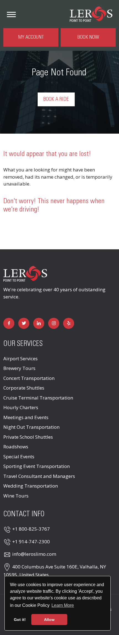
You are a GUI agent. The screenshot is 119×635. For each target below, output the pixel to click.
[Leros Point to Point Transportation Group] (25, 273)
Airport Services (20, 358)
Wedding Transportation (30, 486)
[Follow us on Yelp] (68, 323)
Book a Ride (56, 99)
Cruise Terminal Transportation (38, 398)
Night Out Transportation (31, 427)
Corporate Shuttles (23, 388)
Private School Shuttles (28, 437)
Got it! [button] (20, 619)
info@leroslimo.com (34, 554)
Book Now (88, 37)
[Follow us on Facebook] (8, 323)
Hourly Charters (20, 407)
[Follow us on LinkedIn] (38, 323)
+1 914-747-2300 (31, 541)
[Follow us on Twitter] (23, 323)
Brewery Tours (19, 368)
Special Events (18, 456)
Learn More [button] (62, 605)
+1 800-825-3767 (31, 529)
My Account (31, 37)
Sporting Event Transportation (36, 466)
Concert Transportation (29, 378)
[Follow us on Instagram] (53, 323)
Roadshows (15, 446)
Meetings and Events (25, 417)
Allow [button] (49, 619)
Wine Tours (16, 496)
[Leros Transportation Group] (91, 13)
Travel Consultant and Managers (39, 476)
